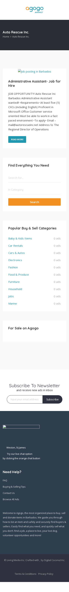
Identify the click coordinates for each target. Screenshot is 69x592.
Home (6, 36)
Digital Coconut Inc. (54, 560)
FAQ (5, 480)
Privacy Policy (45, 573)
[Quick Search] (63, 35)
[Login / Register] (64, 587)
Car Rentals (15, 245)
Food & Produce (18, 274)
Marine (12, 303)
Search (34, 202)
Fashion (13, 267)
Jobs (11, 296)
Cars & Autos (16, 253)
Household (15, 289)
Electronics (15, 260)
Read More (17, 139)
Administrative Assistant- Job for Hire (34, 83)
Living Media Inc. (16, 560)
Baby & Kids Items (20, 238)
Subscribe (52, 399)
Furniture (14, 282)
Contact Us (9, 493)
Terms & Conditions (25, 573)
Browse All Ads (11, 499)
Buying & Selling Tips (14, 486)
